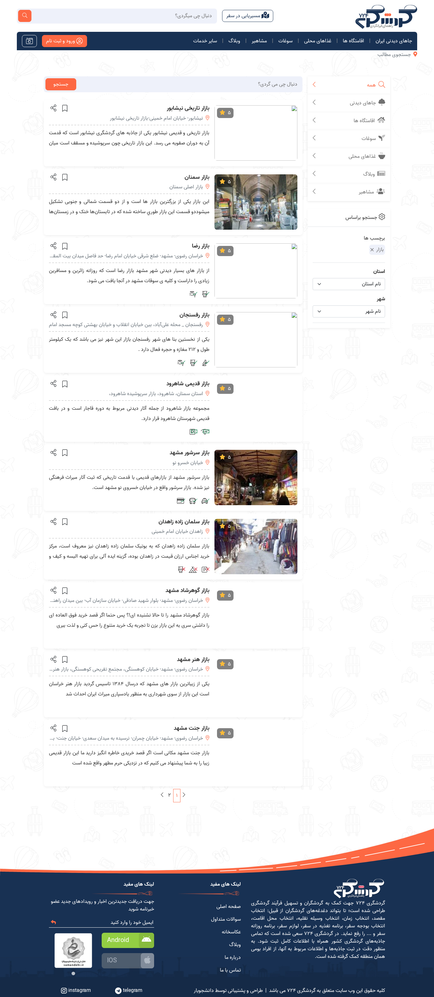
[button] (53, 108)
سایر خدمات (205, 41)
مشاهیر (259, 41)
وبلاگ (234, 41)
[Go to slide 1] (73, 973)
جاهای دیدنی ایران (394, 41)
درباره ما (233, 957)
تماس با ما (230, 970)
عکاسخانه (231, 932)
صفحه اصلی (228, 907)
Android (118, 940)
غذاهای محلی (317, 41)
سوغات (285, 41)
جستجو (60, 84)
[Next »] (162, 795)
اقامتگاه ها (353, 41)
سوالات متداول (226, 919)
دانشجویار (204, 991)
